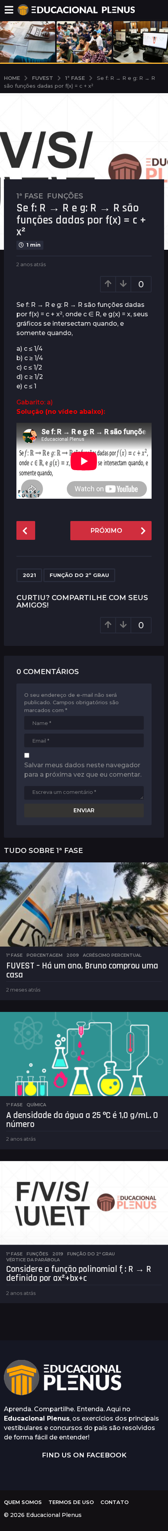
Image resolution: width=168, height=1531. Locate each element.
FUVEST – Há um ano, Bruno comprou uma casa (82, 970)
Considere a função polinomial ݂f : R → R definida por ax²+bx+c (78, 1274)
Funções (65, 196)
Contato (114, 1502)
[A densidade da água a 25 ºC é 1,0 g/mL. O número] (84, 1054)
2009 (72, 955)
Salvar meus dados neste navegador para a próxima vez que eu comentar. (82, 769)
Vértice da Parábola (33, 1259)
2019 (57, 1253)
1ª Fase (29, 196)
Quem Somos (23, 1502)
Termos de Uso (71, 1502)
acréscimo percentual (112, 955)
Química (36, 1104)
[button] (9, 10)
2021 (29, 575)
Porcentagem (45, 955)
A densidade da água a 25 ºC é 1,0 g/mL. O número (82, 1120)
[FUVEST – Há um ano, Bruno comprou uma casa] (84, 904)
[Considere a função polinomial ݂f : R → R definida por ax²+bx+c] (84, 1203)
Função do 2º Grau (79, 575)
